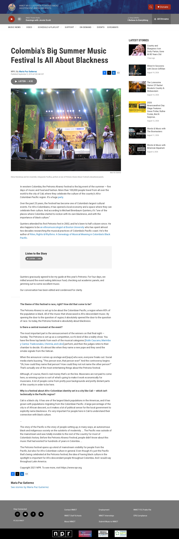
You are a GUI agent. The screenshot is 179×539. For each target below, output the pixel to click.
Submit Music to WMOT (108, 522)
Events (101, 27)
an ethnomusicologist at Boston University (62, 227)
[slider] (23, 19)
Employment (104, 510)
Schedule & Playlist (48, 27)
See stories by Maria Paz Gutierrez (30, 487)
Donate (164, 7)
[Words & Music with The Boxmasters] (137, 132)
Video (29, 27)
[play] (11, 19)
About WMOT (69, 522)
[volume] (19, 19)
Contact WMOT (70, 510)
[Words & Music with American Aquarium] (137, 149)
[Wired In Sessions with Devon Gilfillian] (137, 70)
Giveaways (112, 27)
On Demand (85, 27)
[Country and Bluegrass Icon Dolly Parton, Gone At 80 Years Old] (137, 50)
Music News (14, 27)
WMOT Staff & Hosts (73, 516)
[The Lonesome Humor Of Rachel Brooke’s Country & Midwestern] (137, 86)
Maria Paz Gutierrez (28, 71)
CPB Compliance (140, 516)
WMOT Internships (106, 516)
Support (69, 27)
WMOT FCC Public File (142, 510)
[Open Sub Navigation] (23, 27)
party (60, 197)
